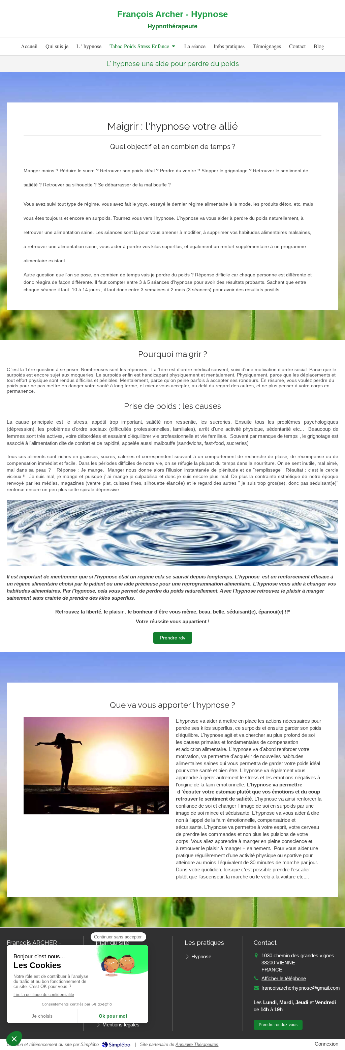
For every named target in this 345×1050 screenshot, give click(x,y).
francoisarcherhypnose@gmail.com (300, 988)
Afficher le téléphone (283, 978)
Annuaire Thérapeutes (197, 1044)
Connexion (326, 1044)
